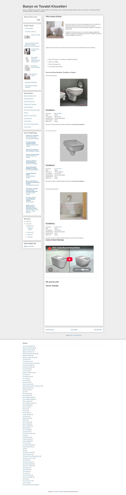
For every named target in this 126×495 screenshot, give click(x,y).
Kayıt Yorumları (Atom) (76, 335)
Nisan (29, 237)
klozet (24, 391)
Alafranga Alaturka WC (32, 154)
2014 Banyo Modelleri (32, 135)
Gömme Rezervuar (29, 101)
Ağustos (30, 226)
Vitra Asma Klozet (74, 277)
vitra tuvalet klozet (94, 277)
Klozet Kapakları (28, 107)
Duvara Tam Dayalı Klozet (31, 124)
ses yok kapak (26, 429)
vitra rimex (25, 473)
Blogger (61, 491)
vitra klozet (85, 277)
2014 (27, 221)
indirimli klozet (26, 389)
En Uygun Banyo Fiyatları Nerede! (31, 142)
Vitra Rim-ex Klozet (30, 31)
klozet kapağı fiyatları (28, 397)
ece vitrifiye (25, 380)
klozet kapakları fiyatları (29, 403)
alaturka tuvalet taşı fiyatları (30, 353)
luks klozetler (26, 412)
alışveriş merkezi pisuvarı (29, 357)
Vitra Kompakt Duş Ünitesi (32, 185)
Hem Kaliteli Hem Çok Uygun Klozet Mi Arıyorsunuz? (35, 59)
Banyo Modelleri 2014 (30, 96)
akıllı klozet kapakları (28, 346)
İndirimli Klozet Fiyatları (35, 49)
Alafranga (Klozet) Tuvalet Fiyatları (31, 161)
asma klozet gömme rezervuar (56, 277)
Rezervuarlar (26, 427)
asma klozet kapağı (27, 365)
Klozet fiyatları (26, 395)
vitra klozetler (90, 277)
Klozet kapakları (27, 401)
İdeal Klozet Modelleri (31, 82)
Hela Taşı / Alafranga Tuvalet (32, 110)
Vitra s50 (25, 479)
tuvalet (24, 435)
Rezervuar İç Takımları (30, 104)
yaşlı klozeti (26, 482)
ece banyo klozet (27, 376)
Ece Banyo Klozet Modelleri (35, 66)
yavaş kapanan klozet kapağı (30, 484)
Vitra (24, 450)
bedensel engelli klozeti (28, 372)
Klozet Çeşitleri (29, 28)
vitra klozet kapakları (28, 463)
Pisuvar (26, 113)
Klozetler (25, 410)
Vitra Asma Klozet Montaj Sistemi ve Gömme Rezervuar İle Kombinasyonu (32, 44)
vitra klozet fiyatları (27, 462)
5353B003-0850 (58, 168)
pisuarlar (25, 420)
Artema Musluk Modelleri (32, 169)
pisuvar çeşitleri (27, 422)
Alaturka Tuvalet (35, 34)
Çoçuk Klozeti (28, 118)
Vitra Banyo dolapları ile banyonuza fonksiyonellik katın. (32, 190)
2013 (27, 223)
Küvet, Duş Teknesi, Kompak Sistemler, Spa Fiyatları (32, 182)
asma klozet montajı (28, 367)
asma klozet (50, 277)
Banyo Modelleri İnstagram (32, 151)
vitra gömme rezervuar (80, 277)
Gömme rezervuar (68, 277)
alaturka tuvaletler (27, 355)
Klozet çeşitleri (26, 393)
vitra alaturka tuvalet (28, 452)
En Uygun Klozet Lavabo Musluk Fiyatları (31, 199)
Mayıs (29, 234)
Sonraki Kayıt (50, 329)
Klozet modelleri (27, 405)
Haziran (30, 232)
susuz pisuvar (26, 431)
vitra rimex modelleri (28, 477)
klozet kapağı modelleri (28, 399)
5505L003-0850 (57, 113)
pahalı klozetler (26, 418)
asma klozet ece (27, 361)
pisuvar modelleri (27, 426)
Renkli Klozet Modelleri (31, 163)
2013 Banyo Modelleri (32, 149)
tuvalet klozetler (27, 437)
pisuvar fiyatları (26, 424)
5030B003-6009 (58, 227)
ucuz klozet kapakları (28, 445)
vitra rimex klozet (27, 475)
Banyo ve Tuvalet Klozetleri (45, 6)
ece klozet (25, 378)
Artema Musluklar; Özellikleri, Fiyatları (31, 167)
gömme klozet (63, 277)
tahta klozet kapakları (28, 433)
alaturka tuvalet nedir (28, 350)
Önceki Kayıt (98, 329)
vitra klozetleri (26, 469)
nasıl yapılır (26, 416)
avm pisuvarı (26, 370)
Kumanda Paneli (28, 98)
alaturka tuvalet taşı (28, 351)
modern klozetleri (27, 414)
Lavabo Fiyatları (30, 201)
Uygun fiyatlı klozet (27, 446)
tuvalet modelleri (27, 441)
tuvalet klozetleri (27, 439)
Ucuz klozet (26, 443)
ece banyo (25, 374)
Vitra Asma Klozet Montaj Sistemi (31, 456)
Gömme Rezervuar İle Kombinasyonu (32, 386)
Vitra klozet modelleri (28, 465)
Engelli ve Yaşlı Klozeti (30, 115)
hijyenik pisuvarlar (27, 388)
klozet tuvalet (26, 407)
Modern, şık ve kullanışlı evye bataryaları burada (31, 207)
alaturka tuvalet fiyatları (28, 348)
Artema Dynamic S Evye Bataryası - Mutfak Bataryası (32, 211)
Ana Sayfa (74, 329)
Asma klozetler (26, 369)
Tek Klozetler (27, 121)
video (24, 448)
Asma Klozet (27, 127)
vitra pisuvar (26, 471)
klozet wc (25, 408)
